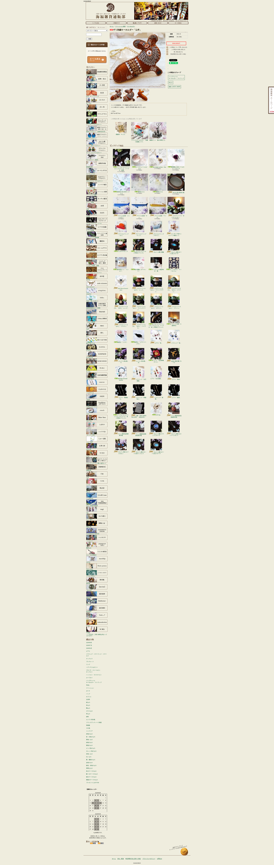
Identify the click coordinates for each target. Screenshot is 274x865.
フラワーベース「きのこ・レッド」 (139, 289)
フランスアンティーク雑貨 (94, 722)
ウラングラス (90, 117)
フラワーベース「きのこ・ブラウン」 (121, 325)
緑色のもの (89, 742)
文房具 (88, 216)
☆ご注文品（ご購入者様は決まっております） (96, 635)
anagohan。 (89, 294)
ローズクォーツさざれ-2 (141, 167)
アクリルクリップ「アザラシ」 (158, 234)
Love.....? (88, 618)
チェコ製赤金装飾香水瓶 (123, 434)
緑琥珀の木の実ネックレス (123, 192)
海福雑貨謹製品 (90, 75)
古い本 (88, 110)
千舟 (87, 477)
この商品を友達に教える (178, 49)
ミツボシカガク (90, 576)
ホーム (95, 22)
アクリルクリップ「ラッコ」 (140, 234)
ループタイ (89, 677)
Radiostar (88, 604)
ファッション (90, 688)
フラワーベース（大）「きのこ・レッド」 (121, 307)
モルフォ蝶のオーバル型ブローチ (175, 252)
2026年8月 (89, 642)
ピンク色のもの (90, 748)
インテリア (89, 731)
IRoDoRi (88, 315)
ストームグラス (90, 251)
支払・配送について (116, 22)
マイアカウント (96, 27)
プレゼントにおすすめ (92, 782)
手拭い (88, 685)
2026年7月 (89, 645)
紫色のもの (89, 745)
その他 (88, 728)
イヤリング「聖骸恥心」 (141, 398)
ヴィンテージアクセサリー (94, 124)
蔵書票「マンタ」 (121, 134)
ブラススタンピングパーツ (94, 272)
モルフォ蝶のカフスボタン (123, 452)
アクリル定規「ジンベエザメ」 (124, 216)
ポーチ (88, 691)
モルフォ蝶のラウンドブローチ (158, 434)
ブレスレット (90, 661)
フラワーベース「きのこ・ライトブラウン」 (156, 290)
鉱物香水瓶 (89, 167)
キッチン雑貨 (90, 202)
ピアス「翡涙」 (176, 379)
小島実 (88, 399)
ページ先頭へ (184, 852)
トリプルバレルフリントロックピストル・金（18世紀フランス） (121, 416)
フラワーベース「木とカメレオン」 (178, 216)
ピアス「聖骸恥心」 (123, 398)
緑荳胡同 (88, 611)
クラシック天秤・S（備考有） (175, 324)
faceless (88, 625)
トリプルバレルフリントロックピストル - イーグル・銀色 (122, 168)
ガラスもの (89, 711)
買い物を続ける (178, 52)
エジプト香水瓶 (90, 258)
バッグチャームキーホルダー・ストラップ (94, 681)
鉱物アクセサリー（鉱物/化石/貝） (96, 131)
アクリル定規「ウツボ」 (160, 216)
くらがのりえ (90, 392)
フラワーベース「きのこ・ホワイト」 (156, 307)
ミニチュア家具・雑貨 (92, 265)
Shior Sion (89, 421)
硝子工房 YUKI (90, 343)
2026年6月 (89, 648)
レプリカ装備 (90, 230)
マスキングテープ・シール (94, 223)
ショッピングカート (178, 22)
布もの (88, 705)
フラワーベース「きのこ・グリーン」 (174, 307)
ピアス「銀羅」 (176, 397)
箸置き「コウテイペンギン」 (140, 342)
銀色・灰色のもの (91, 765)
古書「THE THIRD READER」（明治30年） (139, 416)
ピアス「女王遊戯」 (156, 378)
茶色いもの (89, 754)
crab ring (158, 415)
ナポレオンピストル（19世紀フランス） (139, 252)
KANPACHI (89, 357)
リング (88, 664)
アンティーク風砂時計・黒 (158, 270)
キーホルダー (131, 26)
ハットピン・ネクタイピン (94, 675)
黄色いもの (89, 739)
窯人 (87, 336)
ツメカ (88, 484)
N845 (87, 329)
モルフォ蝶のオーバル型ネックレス (139, 452)
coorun (88, 385)
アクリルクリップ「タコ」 (123, 234)
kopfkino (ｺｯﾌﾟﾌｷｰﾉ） (92, 406)
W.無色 (88, 632)
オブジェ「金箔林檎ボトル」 (158, 361)
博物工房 (88, 526)
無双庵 (88, 583)
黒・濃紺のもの (90, 759)
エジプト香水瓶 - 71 (123, 361)
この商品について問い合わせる (178, 47)
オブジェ (88, 696)
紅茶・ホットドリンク (92, 96)
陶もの (88, 708)
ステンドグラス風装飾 (92, 237)
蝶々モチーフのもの (92, 774)
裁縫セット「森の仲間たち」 (158, 140)
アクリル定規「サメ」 (142, 216)
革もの (88, 714)
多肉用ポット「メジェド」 (122, 270)
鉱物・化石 (89, 82)
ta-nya (87, 456)
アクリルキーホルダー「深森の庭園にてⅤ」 (139, 140)
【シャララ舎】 (90, 435)
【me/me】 (89, 590)
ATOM (101, 843)
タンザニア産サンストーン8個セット (175, 234)
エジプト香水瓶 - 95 (141, 361)
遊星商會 (88, 597)
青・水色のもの (90, 737)
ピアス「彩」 (159, 343)
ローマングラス (90, 174)
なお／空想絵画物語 (92, 505)
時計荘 (88, 491)
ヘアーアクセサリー (92, 667)
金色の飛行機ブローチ (176, 361)
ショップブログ (137, 22)
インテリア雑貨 (90, 188)
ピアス (88, 651)
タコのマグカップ (123, 251)
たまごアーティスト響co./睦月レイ (96, 463)
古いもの (88, 103)
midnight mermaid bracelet (122, 379)
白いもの (88, 757)
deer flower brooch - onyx (123, 289)
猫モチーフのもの (91, 777)
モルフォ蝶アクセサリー (93, 145)
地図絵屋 (88, 470)
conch (87, 414)
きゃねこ (88, 371)
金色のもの (89, 762)
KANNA (88, 350)
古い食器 (88, 89)
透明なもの (89, 768)
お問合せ (157, 22)
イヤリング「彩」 (176, 343)
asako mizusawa (90, 287)
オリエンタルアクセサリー (94, 152)
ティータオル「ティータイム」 (175, 270)
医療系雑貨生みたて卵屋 (93, 308)
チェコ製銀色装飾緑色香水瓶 (140, 434)
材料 (87, 716)
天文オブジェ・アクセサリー (94, 181)
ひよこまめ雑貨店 (91, 555)
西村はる (88, 548)
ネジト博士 (89, 519)
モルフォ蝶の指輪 (159, 252)
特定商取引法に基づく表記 (178, 54)
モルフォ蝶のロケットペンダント (175, 434)
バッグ (88, 694)
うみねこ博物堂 (90, 322)
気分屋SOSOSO (90, 364)
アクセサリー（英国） (92, 159)
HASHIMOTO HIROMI (92, 534)
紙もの (88, 702)
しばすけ (88, 428)
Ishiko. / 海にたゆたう (92, 301)
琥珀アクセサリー (91, 138)
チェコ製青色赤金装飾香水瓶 (176, 416)
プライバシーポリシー (148, 858)
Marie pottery (89, 569)
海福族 (88, 725)
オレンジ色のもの (91, 751)
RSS (93, 843)
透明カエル (141, 192)
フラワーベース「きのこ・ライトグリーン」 (139, 308)
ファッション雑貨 (91, 195)
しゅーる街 (89, 442)
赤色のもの (89, 734)
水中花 (88, 279)
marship (88, 562)
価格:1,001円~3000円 (174, 86)
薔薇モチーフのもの (92, 780)
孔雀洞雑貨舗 (90, 378)
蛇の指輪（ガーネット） (140, 270)
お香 (87, 209)
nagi (87, 512)
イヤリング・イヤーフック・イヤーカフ (96, 655)
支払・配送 (120, 858)
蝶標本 (88, 244)
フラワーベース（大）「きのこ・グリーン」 (174, 290)
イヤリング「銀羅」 (158, 398)
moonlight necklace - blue (159, 167)
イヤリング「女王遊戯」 (141, 380)
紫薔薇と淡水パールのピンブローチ (177, 167)
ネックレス (89, 658)
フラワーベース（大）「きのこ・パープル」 (139, 326)
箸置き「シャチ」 (123, 342)
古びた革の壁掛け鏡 (178, 192)
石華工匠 (88, 449)
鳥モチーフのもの (91, 771)
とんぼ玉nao (89, 498)
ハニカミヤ (89, 541)
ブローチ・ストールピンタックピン (93, 671)
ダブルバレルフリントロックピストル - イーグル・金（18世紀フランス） (156, 325)
